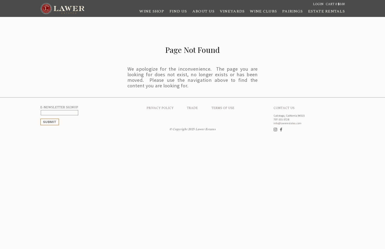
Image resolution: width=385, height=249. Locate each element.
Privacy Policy (160, 108)
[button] (335, 4)
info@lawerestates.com (287, 123)
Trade (192, 108)
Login (318, 4)
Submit (49, 122)
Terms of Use (222, 108)
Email (79, 112)
